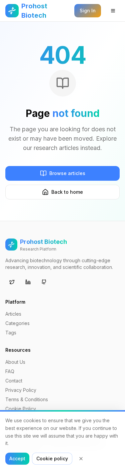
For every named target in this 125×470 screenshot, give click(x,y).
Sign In (88, 10)
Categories (17, 323)
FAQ (9, 371)
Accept (17, 458)
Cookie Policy (20, 409)
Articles (13, 314)
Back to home (67, 192)
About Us (15, 362)
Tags (10, 332)
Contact (13, 380)
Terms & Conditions (26, 399)
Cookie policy (52, 458)
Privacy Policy (20, 390)
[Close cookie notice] (81, 459)
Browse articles (67, 173)
